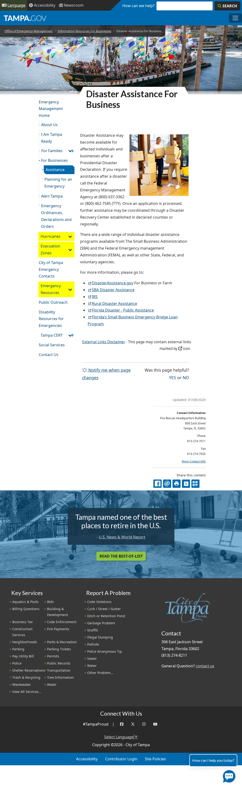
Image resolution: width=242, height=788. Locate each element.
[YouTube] (155, 724)
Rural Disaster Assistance (114, 303)
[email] (167, 484)
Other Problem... (100, 672)
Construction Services (22, 632)
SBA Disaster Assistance (113, 289)
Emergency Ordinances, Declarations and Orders (56, 216)
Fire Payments (58, 629)
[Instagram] (143, 724)
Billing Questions (25, 609)
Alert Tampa (52, 196)
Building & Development (57, 612)
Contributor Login (121, 759)
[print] (177, 484)
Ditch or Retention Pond (106, 616)
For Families (52, 150)
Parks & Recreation (62, 642)
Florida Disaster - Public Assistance (123, 310)
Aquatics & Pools (25, 601)
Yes (172, 377)
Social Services (52, 345)
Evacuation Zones (50, 249)
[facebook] (157, 484)
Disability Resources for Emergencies (51, 318)
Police (17, 663)
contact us (205, 666)
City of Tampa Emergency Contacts (51, 269)
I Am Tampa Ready (51, 138)
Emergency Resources (51, 289)
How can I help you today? (213, 760)
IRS (95, 296)
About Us (49, 124)
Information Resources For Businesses (84, 31)
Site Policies (155, 759)
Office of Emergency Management (28, 31)
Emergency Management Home (51, 108)
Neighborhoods (24, 642)
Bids (50, 601)
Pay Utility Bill (23, 656)
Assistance (55, 169)
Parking (18, 649)
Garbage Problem (101, 623)
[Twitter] (132, 724)
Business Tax (22, 622)
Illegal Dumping (100, 637)
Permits (53, 656)
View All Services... (26, 691)
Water (51, 684)
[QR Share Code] (195, 484)
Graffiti (92, 630)
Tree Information (60, 677)
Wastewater (21, 684)
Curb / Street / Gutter (104, 609)
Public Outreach (53, 302)
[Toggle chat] (228, 775)
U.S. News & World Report (122, 537)
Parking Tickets (59, 649)
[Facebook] (121, 724)
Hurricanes (50, 236)
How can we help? (138, 5)
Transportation (58, 670)
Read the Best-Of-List (121, 556)
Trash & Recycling (26, 677)
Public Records (58, 663)
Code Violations (99, 601)
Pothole (93, 644)
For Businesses (54, 160)
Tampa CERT (52, 335)
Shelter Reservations (28, 670)
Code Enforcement (61, 622)
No (186, 377)
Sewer (92, 658)
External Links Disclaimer (103, 341)
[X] (186, 484)
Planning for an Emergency (58, 183)
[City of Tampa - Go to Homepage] (25, 18)
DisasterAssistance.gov (112, 283)
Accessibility (87, 759)
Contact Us (48, 354)
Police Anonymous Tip (104, 651)
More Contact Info (194, 461)
